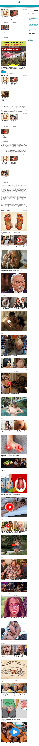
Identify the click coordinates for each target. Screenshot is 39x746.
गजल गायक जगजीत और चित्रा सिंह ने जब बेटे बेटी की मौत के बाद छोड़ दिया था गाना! (33, 25)
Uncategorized (31, 40)
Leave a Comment (12, 73)
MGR (7, 73)
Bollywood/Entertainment (33, 36)
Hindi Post (30, 39)
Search (29, 9)
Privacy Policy (19, 6)
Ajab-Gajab (30, 35)
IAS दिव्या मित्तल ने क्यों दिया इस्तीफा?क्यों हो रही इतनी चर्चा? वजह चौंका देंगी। (33, 29)
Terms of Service (25, 6)
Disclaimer (14, 6)
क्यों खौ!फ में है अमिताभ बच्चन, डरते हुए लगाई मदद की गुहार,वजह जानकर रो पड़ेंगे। (33, 22)
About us (4, 6)
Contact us (9, 6)
